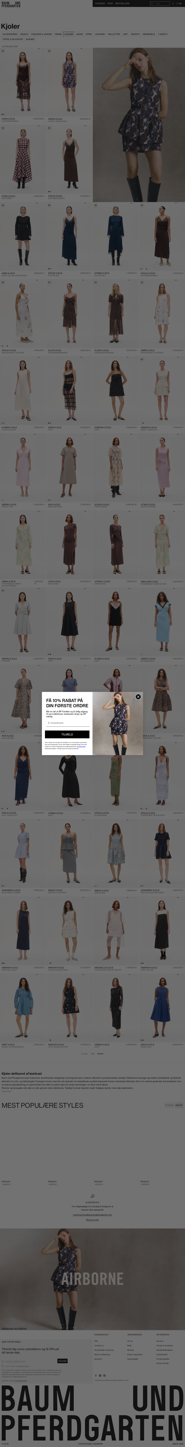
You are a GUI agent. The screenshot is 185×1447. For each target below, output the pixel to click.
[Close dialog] (138, 696)
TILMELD (67, 734)
